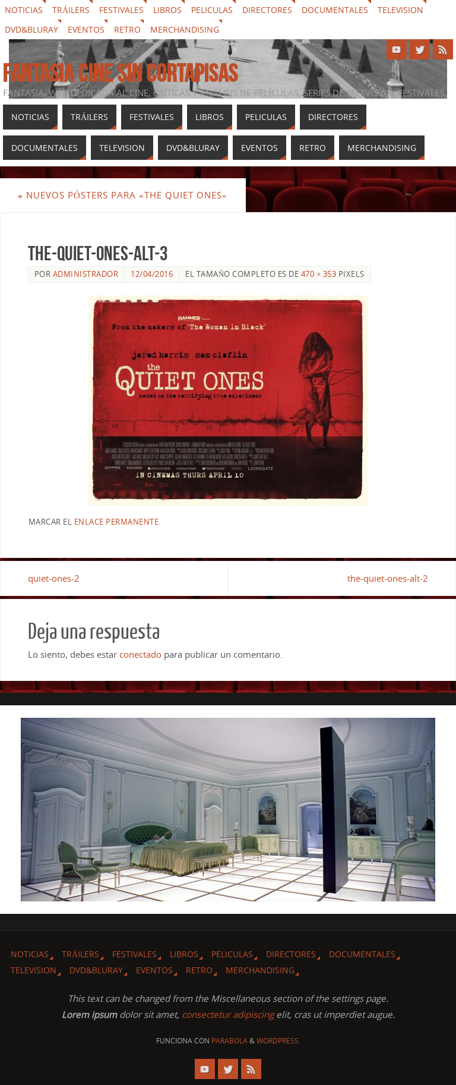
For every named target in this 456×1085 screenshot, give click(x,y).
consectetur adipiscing (228, 1014)
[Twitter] (420, 49)
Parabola (229, 1041)
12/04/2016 (152, 274)
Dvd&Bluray (31, 29)
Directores (267, 9)
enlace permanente (116, 521)
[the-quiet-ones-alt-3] (228, 400)
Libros (167, 9)
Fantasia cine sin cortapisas (120, 72)
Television (400, 9)
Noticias (24, 9)
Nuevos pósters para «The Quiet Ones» (122, 195)
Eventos (86, 29)
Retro (127, 29)
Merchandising (184, 29)
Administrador (86, 274)
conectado (140, 654)
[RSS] (443, 49)
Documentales (335, 9)
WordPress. (278, 1041)
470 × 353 (319, 274)
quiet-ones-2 (54, 578)
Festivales (121, 9)
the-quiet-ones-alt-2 (387, 578)
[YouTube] (397, 49)
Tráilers (71, 9)
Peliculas (212, 9)
